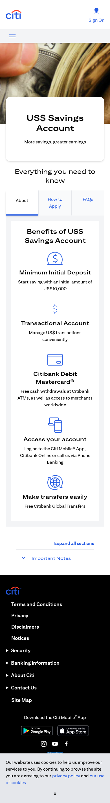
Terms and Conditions (36, 604)
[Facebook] (66, 743)
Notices (20, 638)
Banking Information (35, 663)
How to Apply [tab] (55, 203)
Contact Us (24, 688)
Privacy (19, 615)
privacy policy (66, 775)
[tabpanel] (55, 371)
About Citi (22, 675)
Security (20, 650)
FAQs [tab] (88, 199)
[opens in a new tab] (13, 15)
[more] (12, 36)
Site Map (21, 700)
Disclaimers (25, 627)
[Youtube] (55, 743)
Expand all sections (74, 543)
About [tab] (22, 200)
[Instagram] (43, 743)
